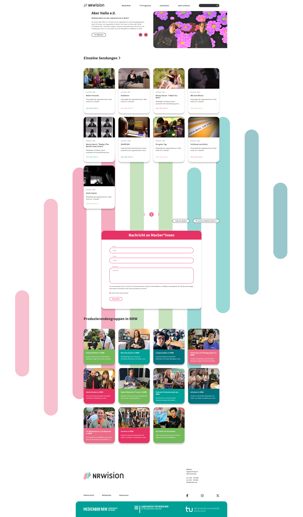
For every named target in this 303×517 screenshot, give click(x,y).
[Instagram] (202, 496)
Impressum (123, 495)
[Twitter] (217, 496)
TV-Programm (145, 5)
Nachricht (115, 266)
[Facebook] (187, 496)
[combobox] (209, 5)
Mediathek (126, 5)
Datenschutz (89, 495)
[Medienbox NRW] (101, 509)
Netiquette (106, 495)
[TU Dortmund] (202, 509)
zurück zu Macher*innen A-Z (207, 221)
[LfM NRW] (151, 509)
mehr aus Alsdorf (181, 221)
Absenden (116, 299)
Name (114, 246)
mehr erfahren (184, 5)
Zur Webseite (98, 35)
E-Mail (115, 256)
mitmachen (164, 5)
